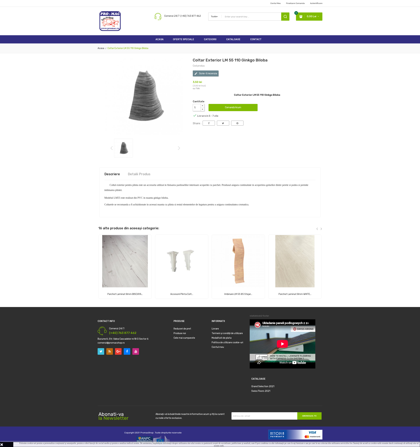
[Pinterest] (237, 123)
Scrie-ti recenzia (208, 73)
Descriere (112, 174)
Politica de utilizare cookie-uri (227, 342)
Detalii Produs (139, 174)
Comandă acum (233, 107)
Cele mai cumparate (184, 338)
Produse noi (180, 333)
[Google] (109, 351)
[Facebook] (127, 351)
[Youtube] (135, 351)
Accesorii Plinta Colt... (181, 294)
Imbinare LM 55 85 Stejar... (238, 294)
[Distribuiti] (209, 123)
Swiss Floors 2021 (260, 391)
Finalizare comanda (295, 3)
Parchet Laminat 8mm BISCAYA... (125, 294)
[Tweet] (223, 123)
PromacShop (147, 432)
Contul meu (218, 347)
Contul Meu (275, 3)
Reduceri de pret (182, 328)
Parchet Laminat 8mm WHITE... (295, 294)
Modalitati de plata (221, 338)
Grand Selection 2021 (262, 386)
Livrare (215, 328)
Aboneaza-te (309, 416)
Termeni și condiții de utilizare (227, 333)
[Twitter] (101, 351)
